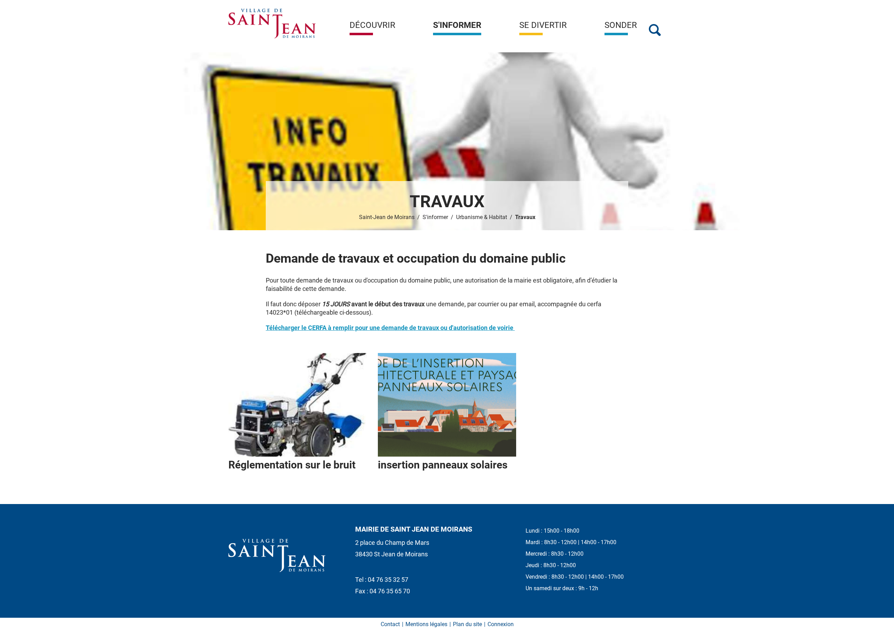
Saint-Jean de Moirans (387, 217)
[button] (372, 28)
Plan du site (467, 624)
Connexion (501, 624)
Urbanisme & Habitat (481, 217)
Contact (390, 624)
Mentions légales (426, 624)
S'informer (435, 217)
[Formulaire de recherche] (655, 30)
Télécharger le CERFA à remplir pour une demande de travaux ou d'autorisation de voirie (390, 327)
